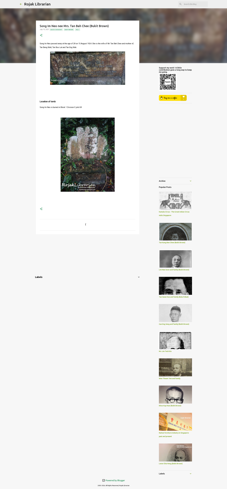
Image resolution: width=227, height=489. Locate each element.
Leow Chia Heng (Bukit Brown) (171, 464)
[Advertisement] (87, 254)
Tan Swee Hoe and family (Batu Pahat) (174, 297)
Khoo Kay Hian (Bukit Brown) (170, 406)
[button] (41, 35)
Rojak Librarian (37, 4)
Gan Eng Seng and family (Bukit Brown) (174, 324)
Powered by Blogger (115, 480)
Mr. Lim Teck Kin (165, 351)
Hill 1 (77, 29)
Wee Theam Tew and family (169, 378)
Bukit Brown (69, 29)
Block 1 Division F (56, 29)
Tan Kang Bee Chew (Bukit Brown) (172, 242)
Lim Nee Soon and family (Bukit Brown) (174, 270)
